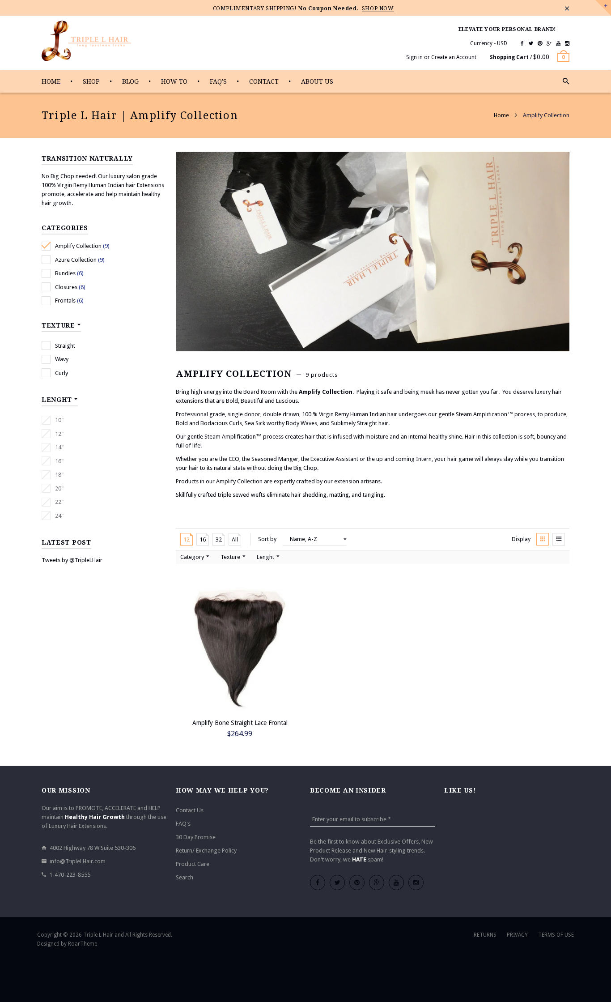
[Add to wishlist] (298, 589)
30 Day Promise (196, 837)
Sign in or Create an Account (441, 57)
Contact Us (190, 810)
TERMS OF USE (556, 935)
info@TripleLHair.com (78, 861)
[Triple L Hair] (86, 41)
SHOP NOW (378, 8)
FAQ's (183, 823)
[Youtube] (558, 43)
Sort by (267, 539)
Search (184, 877)
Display (521, 539)
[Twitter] (530, 43)
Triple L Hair (98, 935)
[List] (558, 539)
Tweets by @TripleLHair (72, 560)
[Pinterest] (540, 43)
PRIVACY (517, 935)
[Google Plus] (549, 43)
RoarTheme (82, 944)
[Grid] (542, 539)
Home (502, 115)
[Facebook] (522, 43)
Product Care (192, 864)
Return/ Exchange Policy (206, 850)
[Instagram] (567, 43)
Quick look (287, 733)
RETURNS (485, 935)
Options (194, 733)
